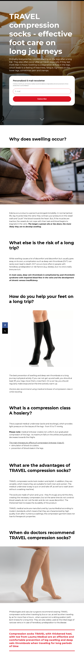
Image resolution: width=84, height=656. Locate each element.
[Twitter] (5, 331)
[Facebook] (5, 325)
